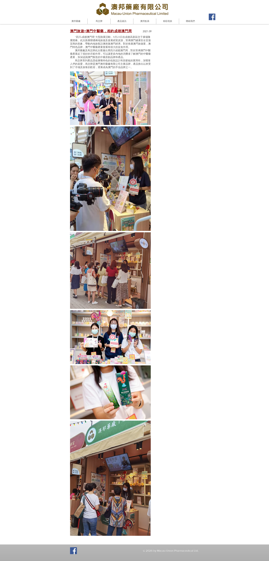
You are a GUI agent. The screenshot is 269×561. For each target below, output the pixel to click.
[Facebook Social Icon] (212, 17)
